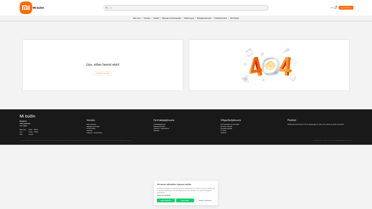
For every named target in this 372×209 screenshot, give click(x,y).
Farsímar (147, 18)
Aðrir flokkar (234, 18)
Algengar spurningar (93, 126)
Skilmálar (89, 130)
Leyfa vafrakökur (165, 200)
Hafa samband (25, 123)
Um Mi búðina (91, 128)
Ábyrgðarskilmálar (226, 128)
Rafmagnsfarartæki (204, 18)
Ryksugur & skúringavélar (171, 18)
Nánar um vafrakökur (164, 195)
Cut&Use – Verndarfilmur (94, 133)
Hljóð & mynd (189, 18)
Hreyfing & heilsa (220, 18)
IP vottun (223, 130)
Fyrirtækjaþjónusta (159, 124)
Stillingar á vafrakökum (205, 200)
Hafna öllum (185, 200)
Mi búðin (38, 7)
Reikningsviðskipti (159, 126)
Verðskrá (223, 133)
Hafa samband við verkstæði (229, 124)
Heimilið (156, 18)
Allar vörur (137, 18)
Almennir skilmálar (226, 126)
